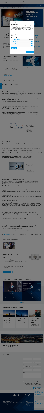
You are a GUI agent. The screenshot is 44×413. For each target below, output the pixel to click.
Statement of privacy (14, 34)
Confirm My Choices (14, 48)
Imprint (12, 35)
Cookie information (13, 33)
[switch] (32, 41)
